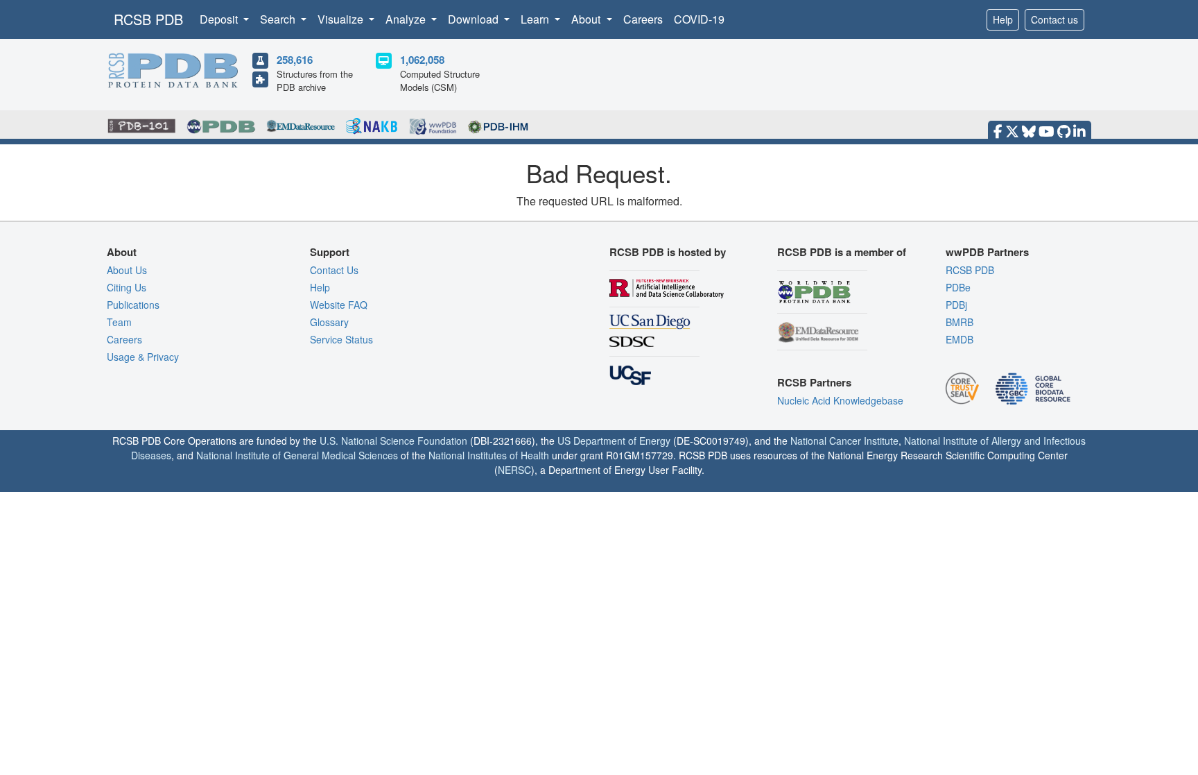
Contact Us (334, 270)
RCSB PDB (148, 19)
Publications (133, 305)
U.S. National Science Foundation (393, 441)
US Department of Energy (613, 441)
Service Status (341, 339)
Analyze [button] (406, 19)
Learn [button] (536, 19)
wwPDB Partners (987, 251)
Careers (643, 19)
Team (119, 322)
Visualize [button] (342, 19)
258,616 (295, 59)
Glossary (329, 322)
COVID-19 (699, 19)
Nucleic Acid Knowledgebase (840, 400)
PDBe (958, 287)
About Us (127, 270)
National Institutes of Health (488, 455)
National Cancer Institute (844, 441)
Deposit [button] (220, 19)
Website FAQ (338, 305)
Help (1003, 19)
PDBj (956, 305)
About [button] (587, 19)
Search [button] (279, 19)
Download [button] (474, 19)
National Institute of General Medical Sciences (297, 455)
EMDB (959, 339)
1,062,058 (422, 59)
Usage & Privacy (143, 357)
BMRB (959, 322)
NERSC (514, 470)
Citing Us (126, 287)
